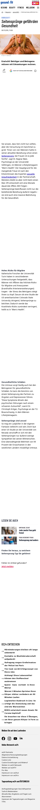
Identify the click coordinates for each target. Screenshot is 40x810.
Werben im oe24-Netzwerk (11, 765)
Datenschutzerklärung (10, 757)
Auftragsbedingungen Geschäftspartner (16, 789)
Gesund (4, 7)
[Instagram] (9, 738)
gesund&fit (16, 12)
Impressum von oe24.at (10, 773)
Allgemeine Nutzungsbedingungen (14, 755)
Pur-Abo (5, 770)
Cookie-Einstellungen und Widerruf (15, 762)
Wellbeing (30, 7)
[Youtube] (15, 738)
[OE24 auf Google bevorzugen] (35, 71)
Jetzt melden (7, 566)
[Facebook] (3, 738)
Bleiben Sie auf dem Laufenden (14, 730)
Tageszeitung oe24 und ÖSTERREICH (15, 781)
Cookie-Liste (6, 760)
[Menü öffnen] (38, 7)
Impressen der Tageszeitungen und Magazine (18, 799)
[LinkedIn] (21, 738)
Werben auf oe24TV (9, 767)
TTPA (3, 801)
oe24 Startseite (7, 752)
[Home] (2, 12)
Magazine (8, 12)
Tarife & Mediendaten (10, 791)
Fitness (20, 7)
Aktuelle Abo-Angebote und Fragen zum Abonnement (16, 795)
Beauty (12, 7)
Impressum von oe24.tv (10, 775)
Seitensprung (7, 156)
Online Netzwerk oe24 (10, 744)
